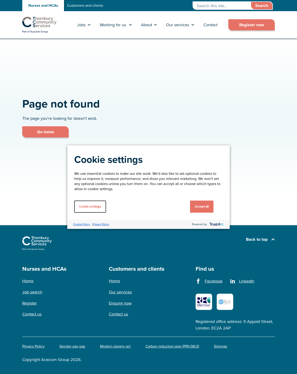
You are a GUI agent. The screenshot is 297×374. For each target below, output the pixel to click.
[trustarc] (216, 224)
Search (261, 6)
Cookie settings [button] (90, 206)
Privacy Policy (100, 224)
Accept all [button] (202, 206)
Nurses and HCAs (43, 5)
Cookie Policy (81, 224)
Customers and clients (85, 5)
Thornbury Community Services (39, 25)
